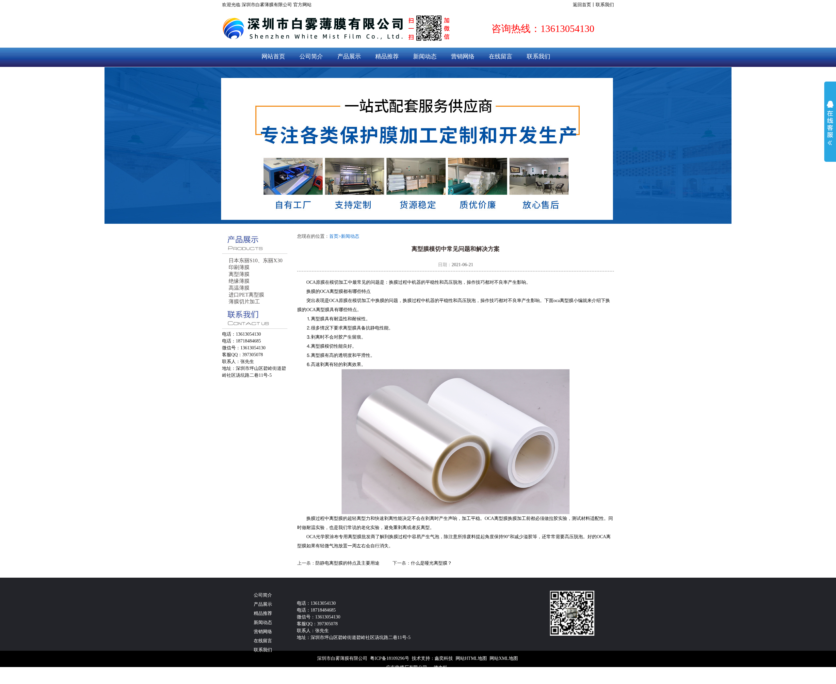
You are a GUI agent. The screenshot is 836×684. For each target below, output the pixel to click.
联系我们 (605, 4)
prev (239, 145)
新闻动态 (425, 56)
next (596, 145)
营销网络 (462, 56)
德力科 (440, 667)
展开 (830, 123)
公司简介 (311, 56)
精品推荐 (387, 56)
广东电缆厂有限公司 (406, 667)
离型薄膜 (239, 274)
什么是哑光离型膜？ (431, 563)
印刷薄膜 (239, 267)
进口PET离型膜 (246, 294)
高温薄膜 (239, 288)
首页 (335, 236)
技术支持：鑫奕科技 (432, 658)
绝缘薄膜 (239, 281)
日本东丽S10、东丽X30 (255, 260)
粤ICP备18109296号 (389, 658)
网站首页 (273, 56)
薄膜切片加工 (244, 301)
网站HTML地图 (471, 658)
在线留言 (500, 56)
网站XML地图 (504, 658)
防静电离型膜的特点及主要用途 (347, 563)
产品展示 (349, 56)
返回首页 (582, 4)
